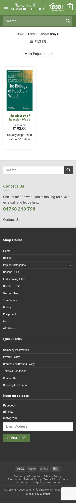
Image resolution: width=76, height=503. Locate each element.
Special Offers (11, 286)
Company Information (16, 349)
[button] (5, 7)
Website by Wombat (38, 493)
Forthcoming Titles (14, 279)
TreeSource (10, 300)
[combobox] (37, 21)
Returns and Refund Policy (19, 364)
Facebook (9, 405)
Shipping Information (15, 385)
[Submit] (68, 21)
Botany (7, 307)
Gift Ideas (9, 328)
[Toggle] (70, 265)
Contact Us (9, 378)
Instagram (10, 418)
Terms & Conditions (14, 371)
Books (7, 257)
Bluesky (8, 411)
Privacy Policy (11, 356)
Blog (5, 321)
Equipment (9, 314)
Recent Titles (11, 272)
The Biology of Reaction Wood (19, 117)
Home (20, 34)
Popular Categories (14, 265)
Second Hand (11, 293)
